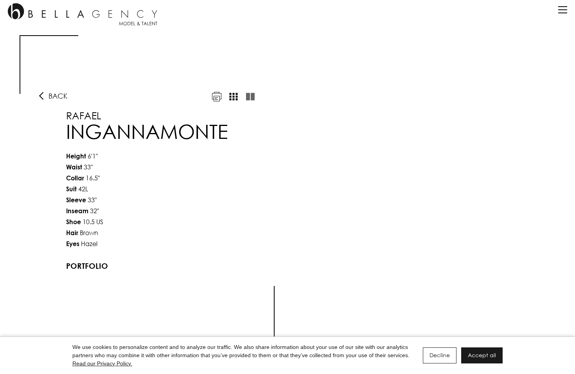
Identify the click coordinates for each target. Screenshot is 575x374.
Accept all (482, 355)
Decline (439, 355)
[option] (287, 190)
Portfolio (87, 265)
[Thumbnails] (233, 96)
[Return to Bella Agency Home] (82, 14)
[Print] (216, 96)
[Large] (250, 96)
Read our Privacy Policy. (102, 363)
